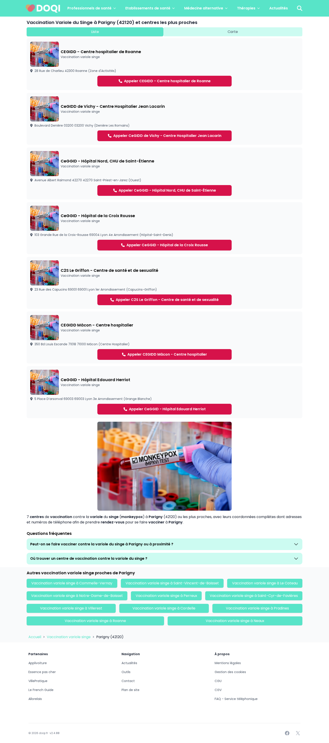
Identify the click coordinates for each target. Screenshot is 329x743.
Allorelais (35, 699)
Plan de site (130, 690)
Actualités (278, 8)
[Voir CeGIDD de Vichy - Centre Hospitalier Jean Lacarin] (164, 119)
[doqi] (43, 8)
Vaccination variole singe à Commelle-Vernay (71, 583)
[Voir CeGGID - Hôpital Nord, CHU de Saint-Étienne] (164, 173)
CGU (218, 681)
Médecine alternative (203, 8)
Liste (95, 31)
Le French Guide (40, 690)
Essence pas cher (42, 672)
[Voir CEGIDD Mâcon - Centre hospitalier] (164, 337)
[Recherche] (299, 8)
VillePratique (37, 681)
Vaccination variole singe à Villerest (71, 608)
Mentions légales (228, 663)
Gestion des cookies (230, 672)
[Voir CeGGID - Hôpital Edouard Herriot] (164, 392)
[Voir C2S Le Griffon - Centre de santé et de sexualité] (164, 283)
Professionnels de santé (89, 8)
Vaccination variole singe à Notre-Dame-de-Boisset (77, 595)
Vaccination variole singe (69, 636)
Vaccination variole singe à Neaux (235, 620)
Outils (126, 672)
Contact (128, 681)
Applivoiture (37, 663)
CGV (218, 690)
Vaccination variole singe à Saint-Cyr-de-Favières (254, 595)
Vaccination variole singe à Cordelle (163, 608)
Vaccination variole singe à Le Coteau (265, 583)
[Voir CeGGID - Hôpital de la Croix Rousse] (164, 228)
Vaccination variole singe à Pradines (257, 608)
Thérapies (246, 8)
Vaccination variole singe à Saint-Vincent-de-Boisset (172, 583)
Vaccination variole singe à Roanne (95, 620)
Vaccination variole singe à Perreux (166, 595)
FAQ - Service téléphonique (236, 699)
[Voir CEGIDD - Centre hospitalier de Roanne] (164, 64)
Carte (233, 31)
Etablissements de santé (147, 8)
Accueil (35, 636)
